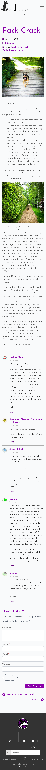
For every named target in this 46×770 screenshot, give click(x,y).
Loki (27, 47)
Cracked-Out (17, 47)
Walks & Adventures (12, 50)
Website (6, 664)
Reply (11, 412)
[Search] (8, 752)
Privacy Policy (23, 766)
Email (5, 654)
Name (6, 644)
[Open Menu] (42, 8)
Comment (7, 628)
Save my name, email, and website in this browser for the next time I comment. (23, 678)
